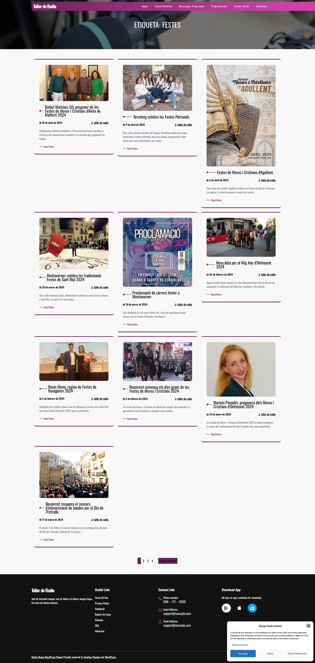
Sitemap (99, 620)
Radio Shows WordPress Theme (47, 657)
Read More (49, 147)
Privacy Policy (102, 603)
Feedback (100, 609)
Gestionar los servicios (240, 644)
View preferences (297, 653)
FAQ (97, 625)
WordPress (110, 657)
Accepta (243, 653)
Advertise (99, 631)
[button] (308, 625)
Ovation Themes (92, 657)
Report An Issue (103, 614)
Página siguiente (168, 561)
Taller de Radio (44, 6)
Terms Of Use (101, 598)
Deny (270, 653)
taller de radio (101, 123)
